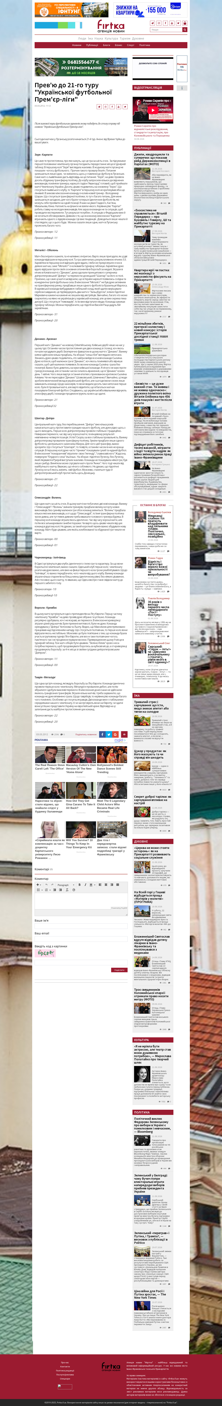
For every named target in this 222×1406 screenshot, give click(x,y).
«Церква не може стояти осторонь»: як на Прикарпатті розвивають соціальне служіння (152, 852)
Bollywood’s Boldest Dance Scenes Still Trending (110, 769)
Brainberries (50, 773)
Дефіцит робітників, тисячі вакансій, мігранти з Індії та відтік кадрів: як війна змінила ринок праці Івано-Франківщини (153, 450)
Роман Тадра (155, 558)
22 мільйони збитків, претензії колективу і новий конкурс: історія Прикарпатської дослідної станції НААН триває (151, 331)
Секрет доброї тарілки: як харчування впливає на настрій (152, 799)
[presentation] (38, 885)
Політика (144, 45)
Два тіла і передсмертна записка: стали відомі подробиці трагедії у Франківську (111, 847)
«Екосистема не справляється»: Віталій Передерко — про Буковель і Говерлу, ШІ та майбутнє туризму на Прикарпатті (152, 218)
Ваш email (42, 933)
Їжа (90, 38)
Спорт (130, 45)
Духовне (138, 38)
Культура (111, 38)
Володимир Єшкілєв (159, 512)
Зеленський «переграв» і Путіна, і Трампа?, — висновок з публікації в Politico (151, 1238)
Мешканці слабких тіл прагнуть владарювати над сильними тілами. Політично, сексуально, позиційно (158, 526)
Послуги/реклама (65, 1374)
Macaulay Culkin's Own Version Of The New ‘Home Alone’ (81, 769)
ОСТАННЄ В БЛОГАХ (153, 505)
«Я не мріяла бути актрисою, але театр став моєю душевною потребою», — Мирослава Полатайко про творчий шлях (152, 1054)
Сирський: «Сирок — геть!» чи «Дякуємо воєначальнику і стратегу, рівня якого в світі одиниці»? (159, 654)
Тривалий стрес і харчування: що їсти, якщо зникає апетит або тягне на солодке (151, 707)
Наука (98, 38)
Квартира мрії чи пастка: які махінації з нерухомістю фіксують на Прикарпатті (152, 275)
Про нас (65, 1362)
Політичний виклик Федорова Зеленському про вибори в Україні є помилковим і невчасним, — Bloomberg (152, 1125)
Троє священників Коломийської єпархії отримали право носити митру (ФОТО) (151, 994)
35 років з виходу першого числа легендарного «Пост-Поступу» (158, 608)
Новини (76, 45)
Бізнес (118, 45)
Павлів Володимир (159, 598)
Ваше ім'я (41, 920)
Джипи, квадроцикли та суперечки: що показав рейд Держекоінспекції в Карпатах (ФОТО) (152, 159)
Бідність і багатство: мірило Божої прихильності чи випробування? (159, 568)
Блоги (106, 45)
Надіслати (119, 970)
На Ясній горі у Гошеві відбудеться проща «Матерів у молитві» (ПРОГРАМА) (149, 897)
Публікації (92, 45)
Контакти (65, 1366)
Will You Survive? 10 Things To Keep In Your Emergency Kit (79, 844)
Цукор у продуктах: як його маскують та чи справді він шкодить (150, 754)
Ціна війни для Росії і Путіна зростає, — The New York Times (150, 1294)
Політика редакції (65, 1370)
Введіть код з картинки (51, 946)
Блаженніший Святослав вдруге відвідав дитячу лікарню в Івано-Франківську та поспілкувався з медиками (152, 944)
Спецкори (65, 1378)
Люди (82, 38)
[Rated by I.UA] (65, 1386)
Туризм (125, 38)
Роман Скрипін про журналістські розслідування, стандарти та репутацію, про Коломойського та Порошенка (152, 130)
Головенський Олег (159, 643)
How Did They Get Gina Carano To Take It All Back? (80, 804)
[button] (39, 885)
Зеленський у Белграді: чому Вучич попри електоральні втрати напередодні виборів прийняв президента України (151, 1183)
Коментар (41, 879)
